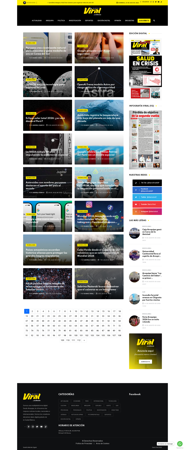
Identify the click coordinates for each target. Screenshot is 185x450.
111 (73, 340)
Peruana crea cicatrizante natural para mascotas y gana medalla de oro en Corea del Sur (46, 51)
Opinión (117, 21)
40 (43, 321)
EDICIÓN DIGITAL (66, 419)
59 (48, 326)
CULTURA (63, 405)
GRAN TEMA (115, 410)
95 (48, 335)
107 (114, 335)
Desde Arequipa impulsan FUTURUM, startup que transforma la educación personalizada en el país (98, 185)
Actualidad (37, 21)
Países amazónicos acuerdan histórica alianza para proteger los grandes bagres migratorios (46, 253)
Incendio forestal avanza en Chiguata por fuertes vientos (151, 297)
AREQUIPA (87, 405)
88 (108, 330)
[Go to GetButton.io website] (179, 447)
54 (119, 321)
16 (109, 311)
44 (65, 321)
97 (59, 335)
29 (81, 316)
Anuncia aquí (145, 352)
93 (38, 335)
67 (92, 326)
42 (54, 321)
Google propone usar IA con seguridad (93, 52)
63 (70, 326)
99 (70, 335)
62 (65, 326)
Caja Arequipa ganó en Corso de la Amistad (151, 232)
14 (98, 311)
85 (92, 330)
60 (54, 326)
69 (103, 326)
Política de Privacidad (84, 443)
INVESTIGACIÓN (101, 410)
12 (87, 311)
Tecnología (31, 43)
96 (54, 335)
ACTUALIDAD (64, 401)
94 (43, 335)
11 (81, 311)
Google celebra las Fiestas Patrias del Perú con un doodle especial (97, 153)
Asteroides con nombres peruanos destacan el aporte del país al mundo (46, 185)
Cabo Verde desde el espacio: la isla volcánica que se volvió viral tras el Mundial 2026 (98, 253)
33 (103, 316)
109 (62, 340)
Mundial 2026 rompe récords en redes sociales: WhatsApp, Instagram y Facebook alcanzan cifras (96, 219)
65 (81, 326)
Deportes (89, 21)
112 (78, 340)
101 (81, 335)
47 (81, 321)
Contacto (145, 361)
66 (87, 326)
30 (87, 316)
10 (76, 311)
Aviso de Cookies (102, 443)
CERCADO (98, 405)
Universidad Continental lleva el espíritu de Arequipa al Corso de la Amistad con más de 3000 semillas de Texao (152, 254)
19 (27, 316)
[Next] (84, 340)
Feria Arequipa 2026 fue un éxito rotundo (150, 319)
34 (108, 316)
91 (27, 335)
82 (76, 330)
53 (114, 321)
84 (87, 330)
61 (59, 326)
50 (98, 321)
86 (98, 330)
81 (70, 330)
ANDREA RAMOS (90, 91)
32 (98, 316)
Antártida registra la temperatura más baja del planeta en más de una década (98, 118)
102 (86, 335)
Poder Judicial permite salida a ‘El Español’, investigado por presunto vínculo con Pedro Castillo (71, 2)
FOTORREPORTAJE (93, 414)
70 (108, 326)
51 (103, 321)
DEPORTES (108, 414)
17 (114, 311)
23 (48, 316)
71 (114, 326)
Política (61, 21)
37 (27, 321)
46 (76, 321)
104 (97, 335)
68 (98, 326)
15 (103, 311)
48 (87, 321)
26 (65, 316)
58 (43, 326)
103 (92, 335)
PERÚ (87, 401)
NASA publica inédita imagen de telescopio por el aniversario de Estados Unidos (45, 286)
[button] (144, 167)
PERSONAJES (77, 410)
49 (92, 321)
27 (70, 316)
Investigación (75, 21)
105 (103, 335)
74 (32, 330)
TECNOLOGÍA (112, 401)
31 (92, 316)
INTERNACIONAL (98, 401)
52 (108, 321)
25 (59, 316)
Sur (143, 292)
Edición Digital (104, 21)
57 (38, 326)
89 (114, 330)
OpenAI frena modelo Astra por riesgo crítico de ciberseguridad (96, 86)
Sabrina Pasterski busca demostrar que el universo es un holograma (98, 288)
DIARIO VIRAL (37, 58)
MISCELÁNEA (75, 405)
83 (81, 330)
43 (59, 321)
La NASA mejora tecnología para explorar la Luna (45, 86)
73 (27, 330)
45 (70, 321)
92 (32, 335)
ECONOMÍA (77, 401)
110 (67, 340)
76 (43, 330)
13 (92, 311)
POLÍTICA (89, 410)
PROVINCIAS (64, 410)
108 (119, 335)
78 (54, 330)
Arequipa (50, 21)
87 (103, 330)
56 (32, 326)
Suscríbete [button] (144, 21)
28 (76, 316)
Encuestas (129, 21)
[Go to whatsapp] (180, 443)
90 (119, 330)
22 (43, 316)
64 (76, 326)
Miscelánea (146, 226)
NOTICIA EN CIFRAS (77, 414)
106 (108, 335)
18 (120, 311)
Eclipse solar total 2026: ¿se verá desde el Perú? (45, 119)
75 (38, 330)
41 (48, 321)
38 (32, 321)
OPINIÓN (78, 419)
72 (119, 326)
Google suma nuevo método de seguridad (44, 220)
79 (59, 330)
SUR (117, 405)
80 (65, 330)
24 (54, 316)
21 (38, 316)
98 (65, 335)
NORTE (109, 405)
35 (114, 316)
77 (48, 330)
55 (27, 326)
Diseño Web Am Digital (30, 447)
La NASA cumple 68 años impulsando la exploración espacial (47, 153)
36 (119, 316)
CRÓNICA (63, 414)
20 (32, 316)
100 (75, 335)
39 (38, 321)
